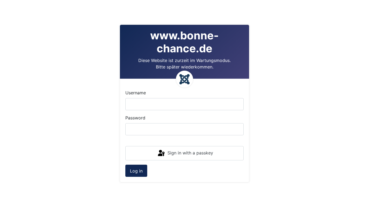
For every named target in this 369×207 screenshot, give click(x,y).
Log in (136, 171)
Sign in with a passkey (189, 153)
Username (135, 92)
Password (135, 117)
